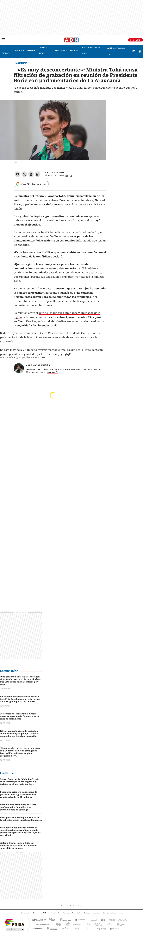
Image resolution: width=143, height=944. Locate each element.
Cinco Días (77, 924)
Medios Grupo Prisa (15, 929)
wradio (66, 924)
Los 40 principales (51, 920)
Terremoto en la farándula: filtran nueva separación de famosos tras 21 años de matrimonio (19, 716)
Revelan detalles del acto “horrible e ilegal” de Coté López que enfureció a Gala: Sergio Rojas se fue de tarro (20, 699)
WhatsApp (37, 174)
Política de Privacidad (71, 913)
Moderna (51, 928)
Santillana (64, 920)
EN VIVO (136, 40)
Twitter (24, 174)
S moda (88, 928)
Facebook (17, 174)
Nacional (22, 63)
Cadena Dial (87, 924)
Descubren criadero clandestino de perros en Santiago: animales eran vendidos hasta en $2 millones (18, 794)
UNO (57, 924)
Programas (61, 50)
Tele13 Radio (49, 232)
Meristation (115, 928)
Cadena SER (93, 920)
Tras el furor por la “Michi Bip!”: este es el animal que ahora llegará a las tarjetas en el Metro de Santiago (19, 781)
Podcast (74, 50)
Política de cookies (91, 913)
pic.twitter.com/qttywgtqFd (54, 354)
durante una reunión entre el (40, 200)
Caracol (122, 920)
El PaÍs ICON (76, 928)
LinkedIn (31, 174)
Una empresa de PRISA (15, 922)
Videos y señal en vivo (91, 50)
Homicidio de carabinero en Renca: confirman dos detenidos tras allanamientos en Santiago (18, 807)
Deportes (31, 50)
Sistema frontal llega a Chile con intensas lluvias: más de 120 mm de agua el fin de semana (18, 845)
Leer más (51, 372)
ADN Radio (71, 39)
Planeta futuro (109, 924)
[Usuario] (140, 51)
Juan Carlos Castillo (54, 172)
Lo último (5, 50)
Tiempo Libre (43, 50)
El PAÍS (38, 920)
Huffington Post (42, 924)
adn (111, 920)
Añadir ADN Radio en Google (33, 184)
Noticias (19, 50)
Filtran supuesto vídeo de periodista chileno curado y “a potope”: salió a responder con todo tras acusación (19, 733)
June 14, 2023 (38, 357)
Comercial (25, 913)
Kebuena (120, 924)
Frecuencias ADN (39, 913)
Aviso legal (55, 913)
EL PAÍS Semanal (97, 924)
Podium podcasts (64, 928)
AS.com (102, 920)
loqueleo (101, 928)
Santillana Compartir (79, 920)
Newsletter (134, 51)
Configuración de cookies (113, 913)
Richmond (37, 928)
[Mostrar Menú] (3, 40)
